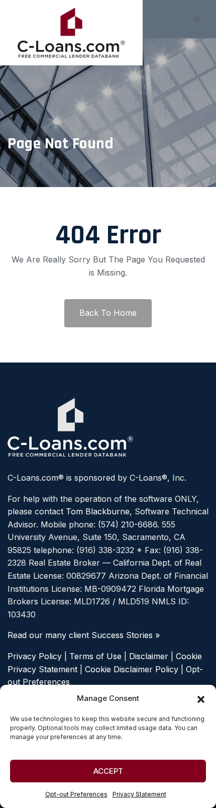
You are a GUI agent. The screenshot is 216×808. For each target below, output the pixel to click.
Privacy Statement (139, 794)
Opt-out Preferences (76, 794)
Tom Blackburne (98, 511)
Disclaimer (148, 656)
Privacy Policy (35, 656)
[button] (201, 698)
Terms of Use (95, 656)
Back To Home (108, 313)
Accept (108, 771)
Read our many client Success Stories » (84, 635)
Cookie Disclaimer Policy (131, 669)
